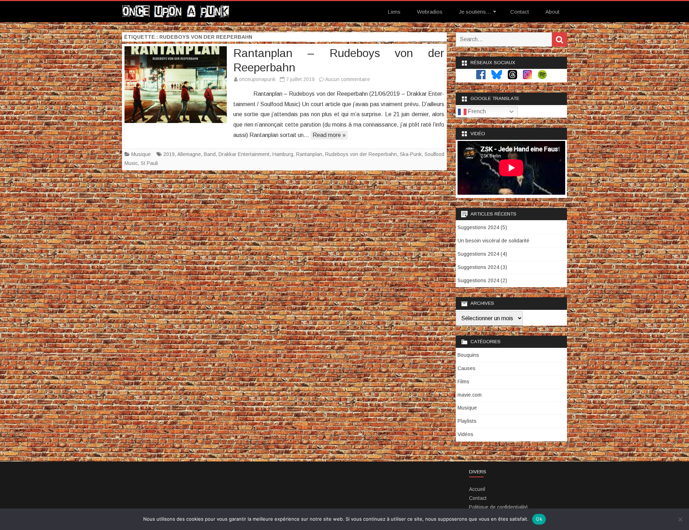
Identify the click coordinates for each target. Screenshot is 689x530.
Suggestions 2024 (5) (482, 227)
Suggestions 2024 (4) (482, 254)
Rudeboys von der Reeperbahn (361, 154)
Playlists (467, 421)
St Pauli (149, 163)
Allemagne (189, 154)
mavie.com (470, 395)
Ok (539, 519)
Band (210, 154)
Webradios (429, 12)
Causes (466, 368)
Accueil (477, 489)
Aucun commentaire (347, 79)
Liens (394, 12)
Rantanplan (309, 154)
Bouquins (468, 355)
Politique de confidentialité (498, 507)
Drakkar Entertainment (244, 154)
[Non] (680, 519)
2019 (169, 154)
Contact (519, 12)
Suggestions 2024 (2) (482, 280)
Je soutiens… (475, 12)
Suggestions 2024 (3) (482, 267)
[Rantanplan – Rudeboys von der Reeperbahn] (176, 84)
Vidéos (465, 434)
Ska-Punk (411, 154)
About (552, 12)
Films (463, 381)
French (476, 111)
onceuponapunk (257, 79)
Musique (141, 154)
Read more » (329, 135)
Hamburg (282, 154)
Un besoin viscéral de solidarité (493, 240)
